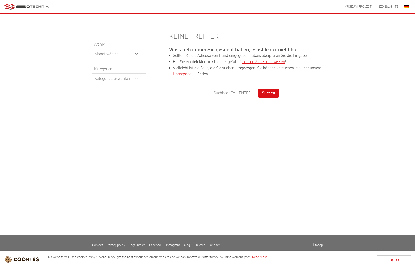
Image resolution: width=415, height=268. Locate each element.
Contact (97, 245)
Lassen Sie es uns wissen (263, 62)
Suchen (268, 93)
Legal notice (137, 245)
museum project (358, 6)
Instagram (173, 245)
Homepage (182, 74)
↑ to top (317, 245)
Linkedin (199, 245)
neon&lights (388, 6)
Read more (259, 257)
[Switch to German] (406, 6)
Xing (187, 245)
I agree (394, 259)
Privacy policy (116, 245)
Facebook (155, 245)
